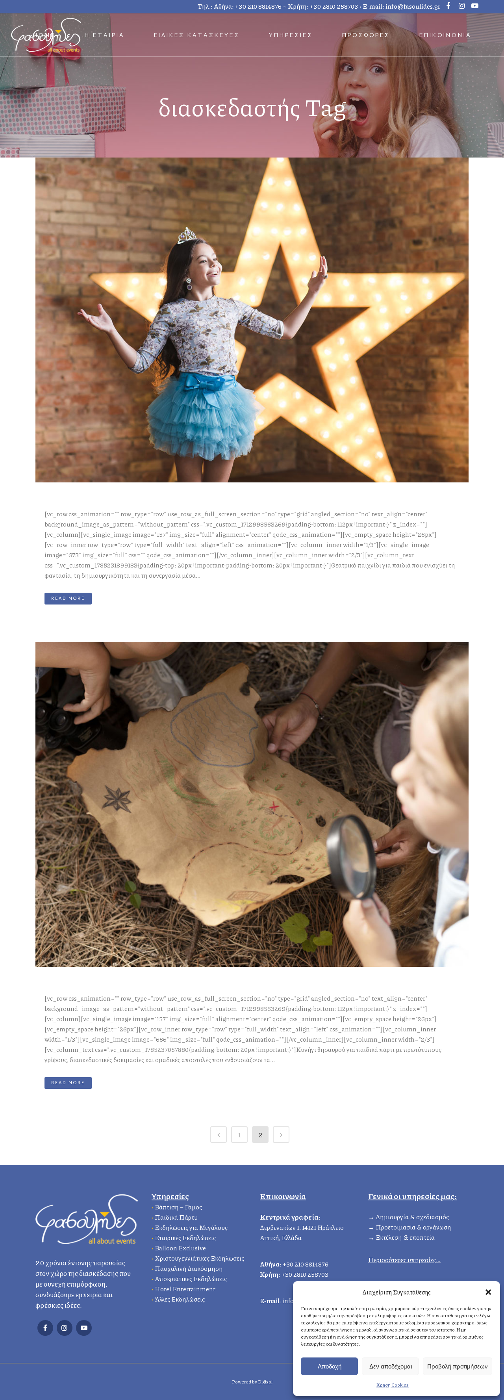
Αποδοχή (329, 1366)
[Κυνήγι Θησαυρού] (252, 804)
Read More (68, 598)
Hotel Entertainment (185, 1288)
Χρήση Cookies (392, 1384)
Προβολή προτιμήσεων (457, 1366)
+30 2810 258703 (334, 6)
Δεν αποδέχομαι (390, 1366)
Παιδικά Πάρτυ (176, 1217)
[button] (488, 1292)
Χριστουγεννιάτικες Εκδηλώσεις (199, 1258)
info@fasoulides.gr (412, 6)
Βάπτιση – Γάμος (178, 1206)
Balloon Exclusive (180, 1247)
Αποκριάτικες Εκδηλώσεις (191, 1278)
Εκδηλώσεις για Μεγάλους (191, 1227)
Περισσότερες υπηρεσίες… (404, 1259)
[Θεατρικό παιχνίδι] (252, 320)
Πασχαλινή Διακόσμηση (189, 1268)
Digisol (265, 1381)
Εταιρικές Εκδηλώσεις (185, 1237)
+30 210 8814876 (258, 6)
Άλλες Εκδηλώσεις (180, 1299)
